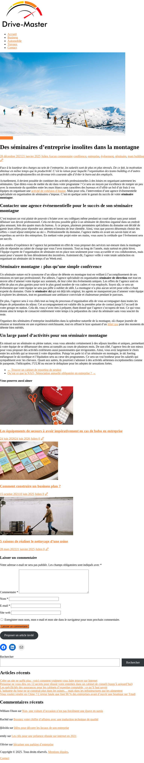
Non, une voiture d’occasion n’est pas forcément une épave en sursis (62, 711)
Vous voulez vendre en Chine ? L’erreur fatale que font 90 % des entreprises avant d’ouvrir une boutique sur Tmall (67, 694)
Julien (45, 156)
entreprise (93, 156)
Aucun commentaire (61, 156)
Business (13, 37)
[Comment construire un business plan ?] (29, 478)
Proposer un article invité (19, 635)
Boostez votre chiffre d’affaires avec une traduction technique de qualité (56, 719)
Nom (4, 598)
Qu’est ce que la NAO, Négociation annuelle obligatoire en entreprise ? (52, 373)
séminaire (120, 156)
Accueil (12, 34)
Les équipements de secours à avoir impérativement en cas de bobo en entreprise (61, 431)
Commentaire (9, 592)
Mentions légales (58, 751)
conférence (80, 156)
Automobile (15, 40)
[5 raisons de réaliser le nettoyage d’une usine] (36, 534)
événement (107, 156)
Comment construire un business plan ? (30, 486)
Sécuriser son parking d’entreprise (33, 744)
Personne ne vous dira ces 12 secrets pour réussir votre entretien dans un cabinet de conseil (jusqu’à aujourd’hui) (66, 684)
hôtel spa (113, 324)
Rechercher (7, 656)
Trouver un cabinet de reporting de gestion (34, 369)
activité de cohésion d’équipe (48, 190)
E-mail (5, 605)
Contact (12, 47)
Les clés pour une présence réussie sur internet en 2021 (44, 736)
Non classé (6, 138)
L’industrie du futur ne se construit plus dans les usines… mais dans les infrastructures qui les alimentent (61, 690)
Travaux (12, 44)
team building (136, 156)
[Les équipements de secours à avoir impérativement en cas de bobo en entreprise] (36, 423)
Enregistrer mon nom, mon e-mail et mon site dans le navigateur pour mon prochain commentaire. (62, 619)
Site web (5, 612)
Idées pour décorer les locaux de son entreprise (41, 727)
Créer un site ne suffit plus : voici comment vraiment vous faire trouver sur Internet (48, 680)
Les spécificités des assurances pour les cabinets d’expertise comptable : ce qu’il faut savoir (53, 687)
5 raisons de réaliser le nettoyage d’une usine (34, 541)
